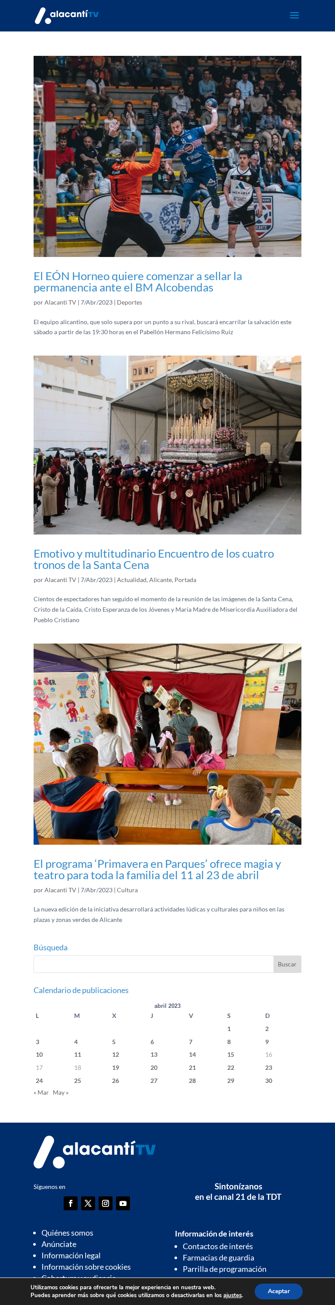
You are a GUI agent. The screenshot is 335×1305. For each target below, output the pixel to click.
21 (192, 1067)
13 (153, 1054)
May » (60, 1092)
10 (39, 1054)
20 (153, 1067)
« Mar (41, 1092)
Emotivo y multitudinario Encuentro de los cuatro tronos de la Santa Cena (154, 559)
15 (230, 1054)
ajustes (232, 1295)
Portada (185, 579)
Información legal (71, 1255)
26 (115, 1080)
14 (192, 1054)
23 (268, 1067)
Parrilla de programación (225, 1269)
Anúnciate (58, 1244)
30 (268, 1080)
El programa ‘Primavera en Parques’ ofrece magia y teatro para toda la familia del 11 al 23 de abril (157, 869)
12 (115, 1054)
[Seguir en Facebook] (71, 1203)
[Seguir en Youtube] (123, 1203)
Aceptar (279, 1291)
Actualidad (132, 579)
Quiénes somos (67, 1232)
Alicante (160, 579)
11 (77, 1054)
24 (39, 1080)
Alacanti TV (60, 302)
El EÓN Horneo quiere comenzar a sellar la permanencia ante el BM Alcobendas (138, 281)
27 (153, 1080)
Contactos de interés (218, 1246)
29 (230, 1080)
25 (77, 1080)
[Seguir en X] (88, 1203)
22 (230, 1067)
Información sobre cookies (86, 1266)
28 (192, 1080)
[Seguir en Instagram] (106, 1203)
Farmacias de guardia (218, 1257)
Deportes (129, 302)
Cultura (127, 890)
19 (115, 1067)
